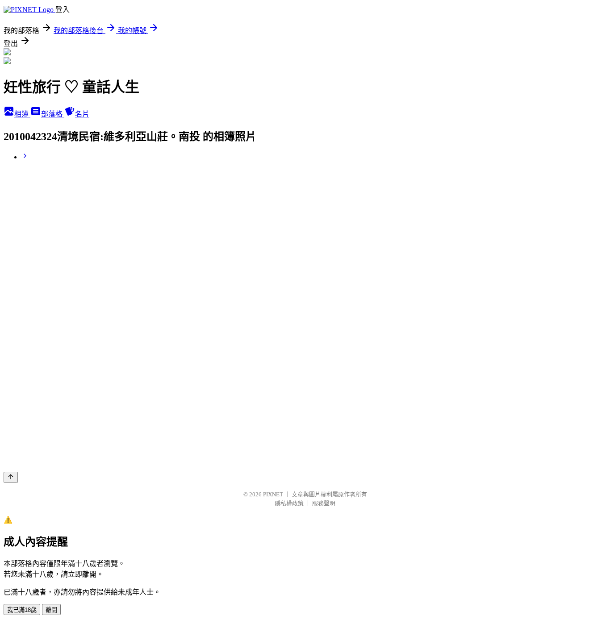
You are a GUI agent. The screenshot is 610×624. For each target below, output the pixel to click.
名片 (82, 114)
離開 (51, 610)
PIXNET (273, 494)
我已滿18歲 (22, 610)
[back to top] (11, 477)
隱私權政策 (289, 503)
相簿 (22, 114)
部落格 (52, 114)
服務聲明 (323, 503)
